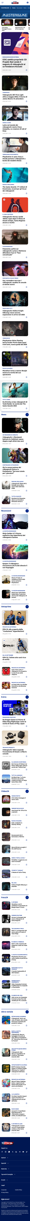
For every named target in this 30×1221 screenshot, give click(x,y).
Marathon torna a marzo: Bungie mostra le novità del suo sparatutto (15, 372)
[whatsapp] (9, 1152)
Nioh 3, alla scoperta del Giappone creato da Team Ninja (19, 945)
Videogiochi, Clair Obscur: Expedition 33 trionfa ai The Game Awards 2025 (18, 1054)
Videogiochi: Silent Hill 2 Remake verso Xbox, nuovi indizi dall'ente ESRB (19, 486)
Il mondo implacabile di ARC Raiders (19, 971)
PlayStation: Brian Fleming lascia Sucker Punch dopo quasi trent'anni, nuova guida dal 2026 (15, 342)
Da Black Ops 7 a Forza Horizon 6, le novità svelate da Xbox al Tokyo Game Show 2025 (19, 779)
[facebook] (2, 1152)
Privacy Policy (4, 1192)
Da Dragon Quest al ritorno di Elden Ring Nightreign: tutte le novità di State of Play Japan (14, 721)
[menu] (2, 2)
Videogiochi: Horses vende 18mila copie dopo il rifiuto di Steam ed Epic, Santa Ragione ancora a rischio (14, 219)
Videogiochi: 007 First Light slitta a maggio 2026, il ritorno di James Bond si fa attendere (15, 97)
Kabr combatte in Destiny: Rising (17, 823)
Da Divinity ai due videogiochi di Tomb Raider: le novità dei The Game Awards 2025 (15, 404)
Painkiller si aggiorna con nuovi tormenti (19, 860)
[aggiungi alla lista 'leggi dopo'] (26, 70)
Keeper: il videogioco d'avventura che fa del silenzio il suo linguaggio (15, 565)
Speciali (3, 1163)
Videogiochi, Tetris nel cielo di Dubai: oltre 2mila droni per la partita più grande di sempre (19, 1021)
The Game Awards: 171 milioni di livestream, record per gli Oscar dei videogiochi (15, 189)
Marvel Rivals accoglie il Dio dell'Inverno (19, 848)
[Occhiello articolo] (19, 833)
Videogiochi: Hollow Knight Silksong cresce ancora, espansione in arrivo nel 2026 (14, 313)
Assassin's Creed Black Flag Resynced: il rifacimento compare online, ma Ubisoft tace (19, 1113)
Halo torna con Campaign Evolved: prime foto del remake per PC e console (19, 999)
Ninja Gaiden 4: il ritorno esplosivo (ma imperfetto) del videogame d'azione (14, 535)
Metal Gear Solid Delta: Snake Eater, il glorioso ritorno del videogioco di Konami (19, 595)
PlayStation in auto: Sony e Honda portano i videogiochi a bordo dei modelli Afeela (14, 159)
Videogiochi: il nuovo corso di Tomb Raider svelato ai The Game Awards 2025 (18, 1128)
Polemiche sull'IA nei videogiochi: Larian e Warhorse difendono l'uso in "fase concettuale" (14, 252)
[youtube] (23, 1152)
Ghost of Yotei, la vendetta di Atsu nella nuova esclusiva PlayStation (18, 580)
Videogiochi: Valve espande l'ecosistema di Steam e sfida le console (15, 752)
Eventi (3, 1180)
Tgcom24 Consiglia (7, 1174)
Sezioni (3, 1157)
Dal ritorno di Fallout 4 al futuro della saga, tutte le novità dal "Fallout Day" (19, 765)
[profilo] (27, 2)
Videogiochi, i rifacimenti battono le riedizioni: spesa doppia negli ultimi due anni (13, 439)
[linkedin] (16, 1152)
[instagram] (5, 1152)
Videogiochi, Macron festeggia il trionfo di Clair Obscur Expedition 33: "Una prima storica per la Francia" (19, 1037)
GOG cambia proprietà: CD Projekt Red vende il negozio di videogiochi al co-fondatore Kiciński (15, 63)
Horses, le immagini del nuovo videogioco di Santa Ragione (19, 919)
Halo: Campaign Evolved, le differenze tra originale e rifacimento (19, 985)
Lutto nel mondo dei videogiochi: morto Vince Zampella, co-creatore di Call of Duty (14, 128)
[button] (15, 2)
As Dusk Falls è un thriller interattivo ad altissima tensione (19, 686)
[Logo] (15, 2)
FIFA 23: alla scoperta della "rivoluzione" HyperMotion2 (13, 630)
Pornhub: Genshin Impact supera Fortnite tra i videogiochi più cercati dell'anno (19, 1098)
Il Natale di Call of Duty (19, 872)
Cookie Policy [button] (18, 1189)
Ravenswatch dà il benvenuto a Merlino (18, 835)
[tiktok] (27, 1152)
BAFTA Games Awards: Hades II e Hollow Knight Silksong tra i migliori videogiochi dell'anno (19, 1069)
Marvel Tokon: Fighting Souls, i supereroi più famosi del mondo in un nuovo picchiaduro (19, 1084)
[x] (12, 1152)
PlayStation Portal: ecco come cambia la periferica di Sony (19, 958)
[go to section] (27, 414)
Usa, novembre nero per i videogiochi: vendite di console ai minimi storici (14, 282)
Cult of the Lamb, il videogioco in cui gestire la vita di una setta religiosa (19, 672)
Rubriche (4, 1169)
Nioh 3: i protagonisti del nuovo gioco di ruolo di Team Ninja (19, 932)
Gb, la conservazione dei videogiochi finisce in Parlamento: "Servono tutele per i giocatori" (14, 470)
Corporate (4, 1189)
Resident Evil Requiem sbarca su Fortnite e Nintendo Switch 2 (18, 500)
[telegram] (19, 1152)
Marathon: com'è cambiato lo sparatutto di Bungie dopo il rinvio (19, 905)
